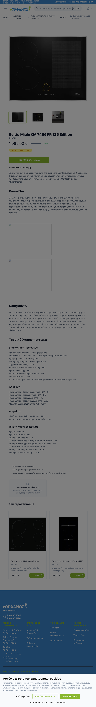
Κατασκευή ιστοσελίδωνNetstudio (48, 702)
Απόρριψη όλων (23, 696)
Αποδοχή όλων (70, 696)
